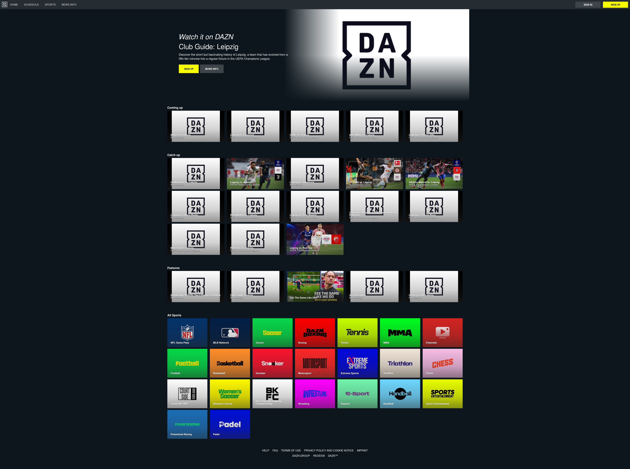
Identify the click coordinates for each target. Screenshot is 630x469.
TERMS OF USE (291, 450)
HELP (265, 450)
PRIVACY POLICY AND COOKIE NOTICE (329, 450)
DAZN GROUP (301, 456)
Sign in (588, 4)
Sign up (615, 4)
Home (14, 4)
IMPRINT (362, 450)
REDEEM (319, 456)
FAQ (275, 450)
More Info (69, 4)
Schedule (31, 4)
